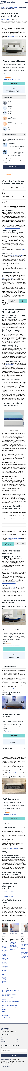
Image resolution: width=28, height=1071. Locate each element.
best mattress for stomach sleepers (13, 250)
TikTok (16, 1041)
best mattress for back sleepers (12, 228)
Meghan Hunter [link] (5, 19)
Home (2, 7)
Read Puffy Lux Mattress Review (10, 814)
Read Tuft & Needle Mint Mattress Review (12, 732)
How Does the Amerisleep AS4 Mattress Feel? (9, 994)
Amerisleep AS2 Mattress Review (14, 688)
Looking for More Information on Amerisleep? (10, 1014)
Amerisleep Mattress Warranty (9, 583)
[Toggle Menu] (26, 2)
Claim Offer (20, 543)
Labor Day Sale (14, 741)
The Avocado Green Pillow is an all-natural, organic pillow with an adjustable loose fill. (14, 941)
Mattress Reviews (11, 7)
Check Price (14, 83)
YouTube (3, 1039)
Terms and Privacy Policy (7, 1064)
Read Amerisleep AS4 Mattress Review (11, 79)
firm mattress (11, 36)
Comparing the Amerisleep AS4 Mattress (9, 1008)
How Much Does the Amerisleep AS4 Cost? (10, 1002)
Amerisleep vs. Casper (9, 891)
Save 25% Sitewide (14, 742)
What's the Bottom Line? (8, 1017)
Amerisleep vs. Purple (9, 896)
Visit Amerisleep (14, 166)
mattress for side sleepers (16, 255)
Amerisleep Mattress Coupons (14, 538)
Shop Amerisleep (13, 301)
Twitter (16, 1037)
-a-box (13, 587)
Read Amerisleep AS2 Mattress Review (11, 645)
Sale (14, 88)
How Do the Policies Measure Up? (10, 1005)
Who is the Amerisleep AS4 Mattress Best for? (10, 991)
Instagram (17, 1039)
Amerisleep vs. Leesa (9, 894)
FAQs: (3, 1011)
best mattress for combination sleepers (12, 277)
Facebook (3, 1041)
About (2, 1037)
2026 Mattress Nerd (6, 1059)
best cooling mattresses (14, 355)
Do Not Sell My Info (5, 1066)
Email (2, 1047)
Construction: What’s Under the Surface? (9, 998)
